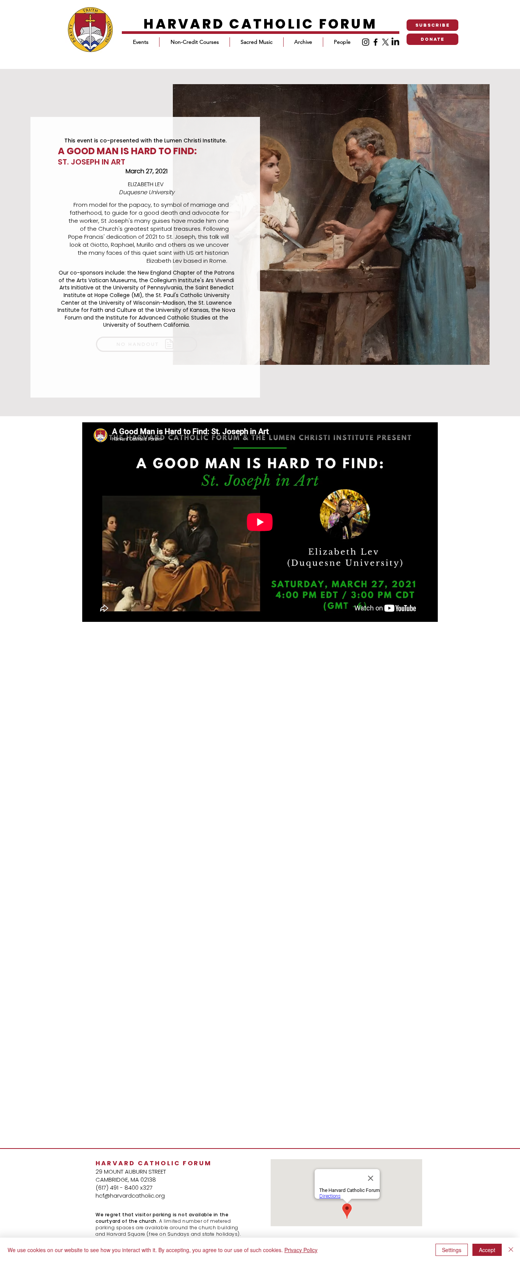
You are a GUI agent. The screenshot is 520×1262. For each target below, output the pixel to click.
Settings (451, 1250)
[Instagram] (365, 42)
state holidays (220, 1234)
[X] (385, 42)
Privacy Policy (300, 1250)
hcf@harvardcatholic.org (130, 1196)
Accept (487, 1250)
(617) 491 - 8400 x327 (124, 1188)
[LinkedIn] (395, 42)
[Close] (510, 1250)
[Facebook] (375, 42)
